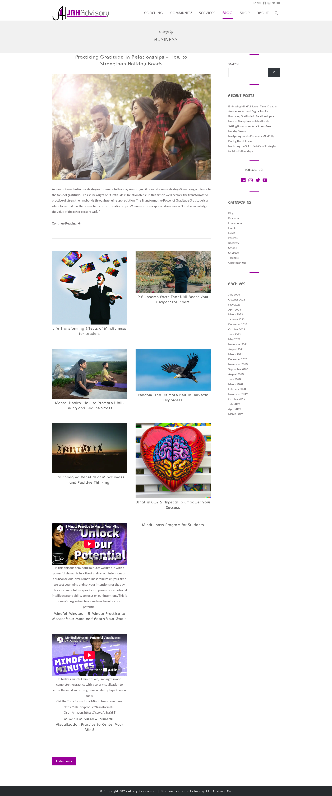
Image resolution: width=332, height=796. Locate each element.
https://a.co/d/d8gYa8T (100, 712)
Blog (228, 13)
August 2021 (236, 349)
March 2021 (235, 354)
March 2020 (235, 384)
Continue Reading (64, 223)
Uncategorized (237, 262)
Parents (233, 237)
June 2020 (234, 379)
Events (232, 228)
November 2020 (238, 364)
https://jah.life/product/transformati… (89, 707)
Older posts (64, 761)
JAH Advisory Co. (219, 791)
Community (181, 13)
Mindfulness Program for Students (173, 525)
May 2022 (234, 339)
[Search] (274, 72)
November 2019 (238, 393)
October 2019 (236, 399)
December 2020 (237, 359)
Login (257, 3)
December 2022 (237, 324)
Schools (232, 247)
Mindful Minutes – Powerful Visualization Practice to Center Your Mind (89, 725)
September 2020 (238, 369)
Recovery (233, 242)
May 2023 (234, 304)
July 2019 (234, 404)
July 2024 (234, 294)
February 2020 (237, 388)
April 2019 (234, 409)
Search (233, 64)
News (231, 232)
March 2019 (235, 413)
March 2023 (235, 314)
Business (233, 218)
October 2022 (236, 329)
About (263, 13)
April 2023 (234, 309)
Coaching (153, 13)
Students (233, 252)
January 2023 (236, 319)
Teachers (233, 257)
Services (207, 13)
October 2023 (236, 299)
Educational (235, 223)
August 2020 (236, 374)
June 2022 (234, 334)
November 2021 (238, 344)
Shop (245, 13)
